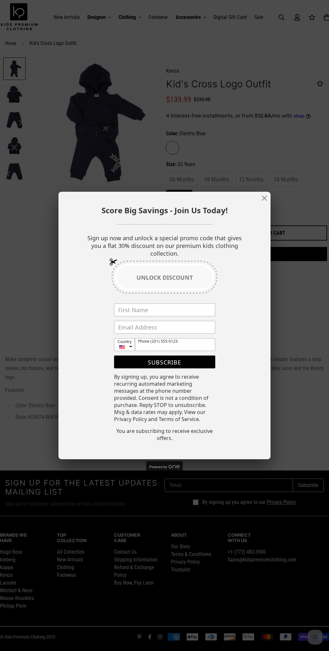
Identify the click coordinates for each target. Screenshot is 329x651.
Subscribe (164, 362)
